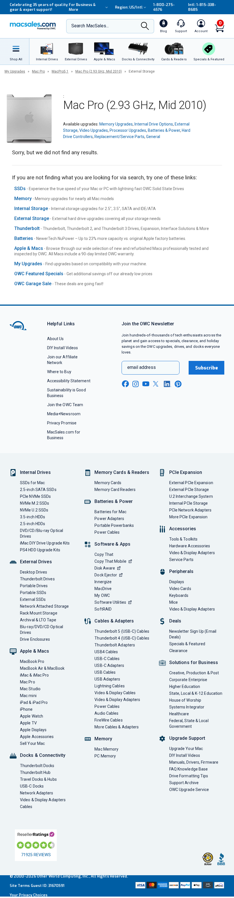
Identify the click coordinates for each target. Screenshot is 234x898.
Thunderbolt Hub (35, 772)
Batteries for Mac (110, 511)
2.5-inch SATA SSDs (38, 489)
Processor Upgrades (128, 130)
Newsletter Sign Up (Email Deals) (192, 634)
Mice (173, 602)
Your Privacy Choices (28, 895)
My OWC (102, 595)
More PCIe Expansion (188, 517)
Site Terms (20, 885)
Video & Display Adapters (43, 800)
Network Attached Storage (44, 606)
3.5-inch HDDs (32, 517)
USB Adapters (107, 679)
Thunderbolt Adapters (114, 645)
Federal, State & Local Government (189, 723)
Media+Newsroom (63, 414)
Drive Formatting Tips (188, 776)
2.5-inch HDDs (32, 523)
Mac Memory (106, 749)
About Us (55, 338)
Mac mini (28, 695)
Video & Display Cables (115, 693)
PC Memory (105, 756)
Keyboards (179, 595)
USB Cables (105, 672)
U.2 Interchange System (191, 496)
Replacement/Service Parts (119, 136)
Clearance (178, 650)
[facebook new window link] (125, 384)
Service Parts (181, 559)
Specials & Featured (187, 644)
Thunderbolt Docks (37, 765)
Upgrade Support (187, 738)
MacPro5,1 (60, 71)
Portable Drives (34, 585)
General (153, 136)
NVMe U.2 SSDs (34, 510)
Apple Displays (33, 730)
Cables (26, 806)
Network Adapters (36, 793)
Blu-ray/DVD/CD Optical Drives (41, 629)
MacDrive (103, 588)
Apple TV (28, 723)
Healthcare (179, 714)
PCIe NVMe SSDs (35, 496)
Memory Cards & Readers (121, 472)
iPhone (26, 709)
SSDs (20, 188)
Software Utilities (110, 602)
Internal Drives (35, 472)
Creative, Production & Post (194, 673)
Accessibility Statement (68, 381)
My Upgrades (15, 71)
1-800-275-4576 (164, 7)
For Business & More (82, 7)
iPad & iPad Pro (34, 702)
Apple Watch (31, 716)
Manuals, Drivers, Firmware (193, 762)
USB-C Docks (32, 786)
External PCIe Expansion (191, 482)
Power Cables (107, 532)
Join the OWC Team (65, 404)
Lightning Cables (109, 686)
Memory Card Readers (115, 489)
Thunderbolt (27, 228)
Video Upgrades (93, 130)
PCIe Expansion (185, 472)
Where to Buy (59, 371)
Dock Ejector (105, 575)
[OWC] (33, 26)
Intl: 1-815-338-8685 (202, 7)
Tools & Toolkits (183, 539)
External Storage (31, 218)
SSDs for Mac (32, 482)
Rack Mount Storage (38, 613)
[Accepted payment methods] (179, 886)
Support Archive (184, 782)
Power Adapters (109, 518)
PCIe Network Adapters (190, 510)
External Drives (36, 561)
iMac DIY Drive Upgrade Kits (45, 543)
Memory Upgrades (116, 124)
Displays (176, 582)
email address (141, 367)
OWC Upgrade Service (189, 789)
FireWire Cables (108, 720)
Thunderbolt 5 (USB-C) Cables (121, 631)
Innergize (103, 582)
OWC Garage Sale (32, 283)
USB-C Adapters (109, 665)
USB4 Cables (106, 652)
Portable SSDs (33, 592)
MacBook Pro (32, 661)
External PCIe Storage (189, 489)
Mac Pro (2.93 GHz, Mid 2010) (98, 71)
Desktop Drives (33, 572)
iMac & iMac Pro (34, 675)
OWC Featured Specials (38, 273)
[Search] (145, 26)
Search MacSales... (90, 25)
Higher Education (184, 686)
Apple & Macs (28, 248)
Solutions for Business (193, 662)
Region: (129, 7)
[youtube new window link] (146, 383)
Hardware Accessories (189, 546)
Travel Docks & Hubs (38, 779)
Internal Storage (31, 208)
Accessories (182, 528)
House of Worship (185, 700)
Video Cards (180, 588)
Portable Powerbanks (114, 525)
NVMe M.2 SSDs (34, 503)
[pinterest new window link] (178, 384)
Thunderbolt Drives (37, 579)
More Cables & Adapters (116, 727)
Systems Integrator (187, 707)
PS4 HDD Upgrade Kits (40, 550)
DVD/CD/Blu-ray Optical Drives (41, 533)
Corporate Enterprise (188, 679)
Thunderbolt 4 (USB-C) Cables (121, 638)
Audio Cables (106, 713)
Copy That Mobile (110, 561)
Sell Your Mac (32, 743)
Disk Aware (104, 568)
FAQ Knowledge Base (188, 769)
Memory (23, 198)
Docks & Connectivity (42, 755)
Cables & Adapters (114, 621)
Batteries (23, 238)
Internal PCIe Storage (188, 503)
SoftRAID (103, 609)
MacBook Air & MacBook (42, 668)
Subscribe (206, 368)
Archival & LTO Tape (38, 620)
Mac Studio (30, 689)
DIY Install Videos (62, 348)
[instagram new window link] (135, 384)
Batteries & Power (164, 130)
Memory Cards (107, 482)
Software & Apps (112, 544)
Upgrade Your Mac (186, 748)
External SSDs (33, 599)
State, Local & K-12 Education (196, 693)
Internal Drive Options (153, 124)
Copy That (103, 554)
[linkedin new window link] (167, 384)
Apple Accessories (37, 736)
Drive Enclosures (35, 639)
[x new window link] (156, 384)
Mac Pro (38, 71)
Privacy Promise (61, 423)
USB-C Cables (107, 658)
